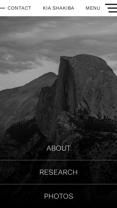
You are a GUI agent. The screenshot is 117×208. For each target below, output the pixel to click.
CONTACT (19, 8)
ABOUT (58, 148)
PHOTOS (58, 196)
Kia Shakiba (58, 8)
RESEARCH (58, 172)
